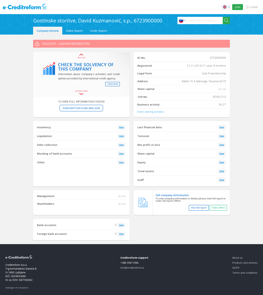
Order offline (218, 207)
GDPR (235, 267)
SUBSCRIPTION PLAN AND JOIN (81, 108)
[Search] (226, 20)
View (121, 127)
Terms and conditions (244, 272)
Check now (112, 84)
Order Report (98, 30)
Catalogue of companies (16, 287)
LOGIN (254, 7)
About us (237, 257)
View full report (199, 207)
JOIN (237, 7)
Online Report (74, 30)
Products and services (245, 262)
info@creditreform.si (132, 267)
